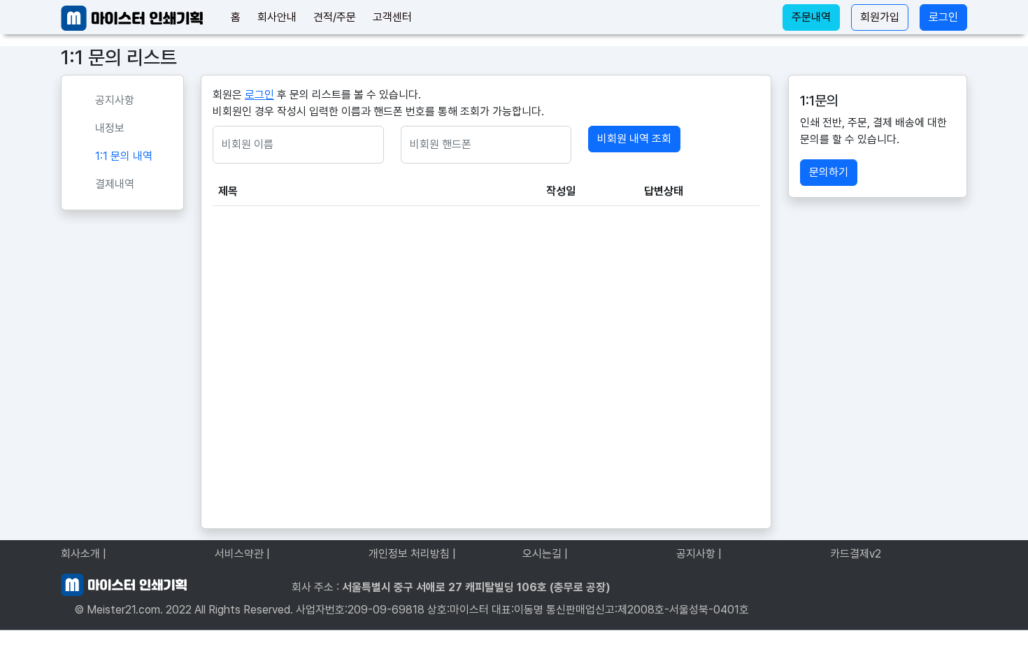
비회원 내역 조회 (634, 138)
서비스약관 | (242, 553)
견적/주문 (334, 17)
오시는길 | (545, 553)
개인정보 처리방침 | (412, 553)
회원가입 (879, 17)
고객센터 (392, 17)
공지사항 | (699, 553)
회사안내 (277, 17)
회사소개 (83, 553)
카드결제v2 (855, 553)
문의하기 (828, 172)
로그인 (943, 17)
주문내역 (811, 17)
